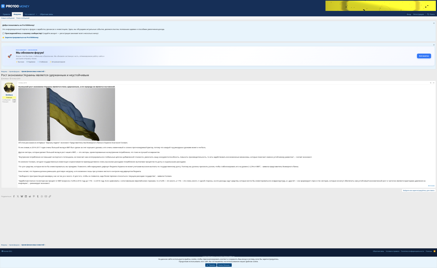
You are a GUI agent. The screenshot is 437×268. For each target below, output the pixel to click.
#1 (434, 83)
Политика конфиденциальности (412, 251)
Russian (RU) (7, 251)
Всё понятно (424, 56)
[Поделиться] (430, 83)
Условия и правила (392, 251)
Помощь (429, 251)
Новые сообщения (7, 18)
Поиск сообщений (22, 18)
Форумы (17, 14)
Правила (6, 14)
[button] (36, 14)
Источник (431, 186)
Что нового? (30, 14)
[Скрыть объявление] (434, 23)
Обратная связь (46, 14)
